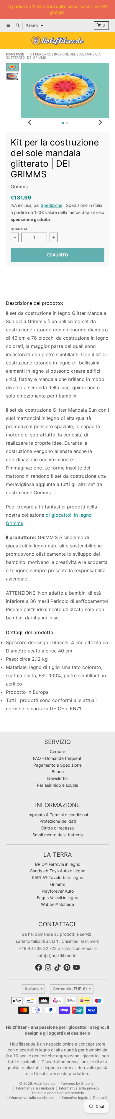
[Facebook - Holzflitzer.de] (38, 967)
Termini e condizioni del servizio (57, 1093)
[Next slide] (100, 122)
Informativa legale (73, 1097)
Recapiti (100, 1097)
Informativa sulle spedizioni (31, 1097)
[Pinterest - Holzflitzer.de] (66, 967)
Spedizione (51, 205)
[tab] (63, 123)
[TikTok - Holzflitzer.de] (57, 967)
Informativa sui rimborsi (35, 1088)
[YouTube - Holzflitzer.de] (76, 967)
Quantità (19, 229)
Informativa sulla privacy (79, 1088)
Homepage (15, 54)
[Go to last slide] (30, 122)
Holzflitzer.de (44, 1083)
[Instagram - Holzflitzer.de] (48, 967)
